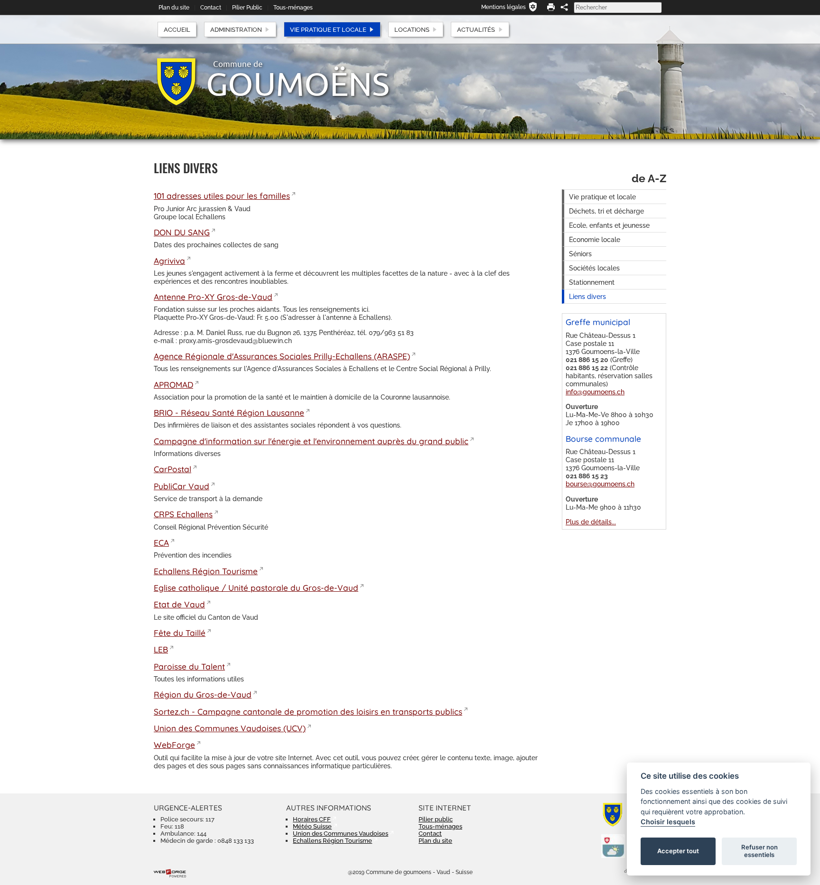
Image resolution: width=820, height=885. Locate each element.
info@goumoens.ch (595, 392)
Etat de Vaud (179, 604)
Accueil (177, 29)
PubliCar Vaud (181, 486)
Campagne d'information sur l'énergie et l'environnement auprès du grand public (311, 441)
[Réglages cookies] (533, 6)
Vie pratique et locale (328, 29)
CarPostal (172, 469)
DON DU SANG (182, 232)
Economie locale (594, 239)
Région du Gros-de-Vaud (203, 694)
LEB (161, 649)
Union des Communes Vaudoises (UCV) (230, 728)
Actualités (476, 29)
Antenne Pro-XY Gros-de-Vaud (213, 297)
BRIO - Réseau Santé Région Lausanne (229, 413)
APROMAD (173, 385)
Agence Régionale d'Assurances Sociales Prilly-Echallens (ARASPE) (282, 356)
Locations (411, 29)
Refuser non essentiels (759, 850)
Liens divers (587, 296)
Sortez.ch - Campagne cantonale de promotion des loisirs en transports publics (308, 712)
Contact (210, 7)
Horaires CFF (312, 819)
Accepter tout (678, 851)
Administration (236, 29)
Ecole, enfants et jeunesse (609, 225)
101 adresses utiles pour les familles (222, 196)
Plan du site (173, 7)
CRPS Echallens (183, 514)
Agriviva (169, 261)
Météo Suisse (312, 826)
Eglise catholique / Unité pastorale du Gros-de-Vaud (256, 588)
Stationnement (592, 282)
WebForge (174, 745)
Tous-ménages (293, 7)
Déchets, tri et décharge (606, 211)
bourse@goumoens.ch (600, 484)
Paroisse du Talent (189, 666)
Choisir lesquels (668, 822)
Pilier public (436, 819)
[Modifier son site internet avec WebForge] (170, 873)
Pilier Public (247, 7)
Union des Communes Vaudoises (340, 833)
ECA (161, 543)
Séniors (580, 254)
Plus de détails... (591, 522)
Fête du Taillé (179, 633)
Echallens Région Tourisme (206, 571)
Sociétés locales (594, 268)
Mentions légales (503, 7)
